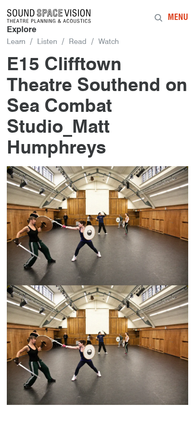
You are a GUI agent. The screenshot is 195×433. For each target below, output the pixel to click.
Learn (16, 42)
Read (78, 42)
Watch (108, 42)
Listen (47, 42)
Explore (21, 30)
